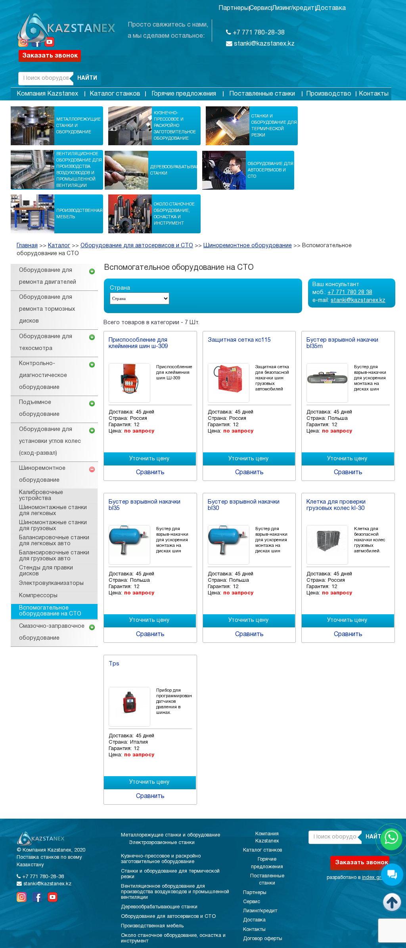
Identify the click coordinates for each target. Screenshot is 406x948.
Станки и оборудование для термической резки (274, 125)
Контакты (374, 94)
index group (375, 877)
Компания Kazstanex (47, 94)
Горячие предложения (183, 94)
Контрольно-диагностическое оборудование (43, 375)
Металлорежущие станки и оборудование (78, 125)
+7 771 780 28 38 (349, 292)
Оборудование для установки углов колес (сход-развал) (50, 441)
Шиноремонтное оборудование (247, 245)
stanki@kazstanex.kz (263, 44)
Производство (328, 94)
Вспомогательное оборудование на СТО (50, 611)
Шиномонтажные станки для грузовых (53, 525)
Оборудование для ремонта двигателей (47, 276)
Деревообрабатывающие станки (180, 170)
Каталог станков (115, 94)
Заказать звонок (50, 56)
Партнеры (233, 8)
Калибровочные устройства (41, 495)
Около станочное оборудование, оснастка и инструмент (174, 213)
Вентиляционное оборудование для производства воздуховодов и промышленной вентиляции (79, 170)
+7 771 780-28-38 (258, 33)
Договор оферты (262, 938)
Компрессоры (38, 595)
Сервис (260, 8)
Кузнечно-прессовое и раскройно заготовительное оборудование (175, 125)
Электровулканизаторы (51, 583)
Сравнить (150, 472)
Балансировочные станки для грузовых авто (54, 555)
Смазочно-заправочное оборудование (51, 632)
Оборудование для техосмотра (45, 342)
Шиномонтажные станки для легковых (53, 510)
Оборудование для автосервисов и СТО (270, 170)
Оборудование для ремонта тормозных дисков (47, 309)
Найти (87, 78)
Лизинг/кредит (293, 8)
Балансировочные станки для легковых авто (54, 540)
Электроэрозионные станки (162, 842)
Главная (27, 245)
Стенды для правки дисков (46, 571)
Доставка (331, 8)
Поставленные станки (262, 94)
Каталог (59, 245)
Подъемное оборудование (39, 408)
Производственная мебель (79, 214)
